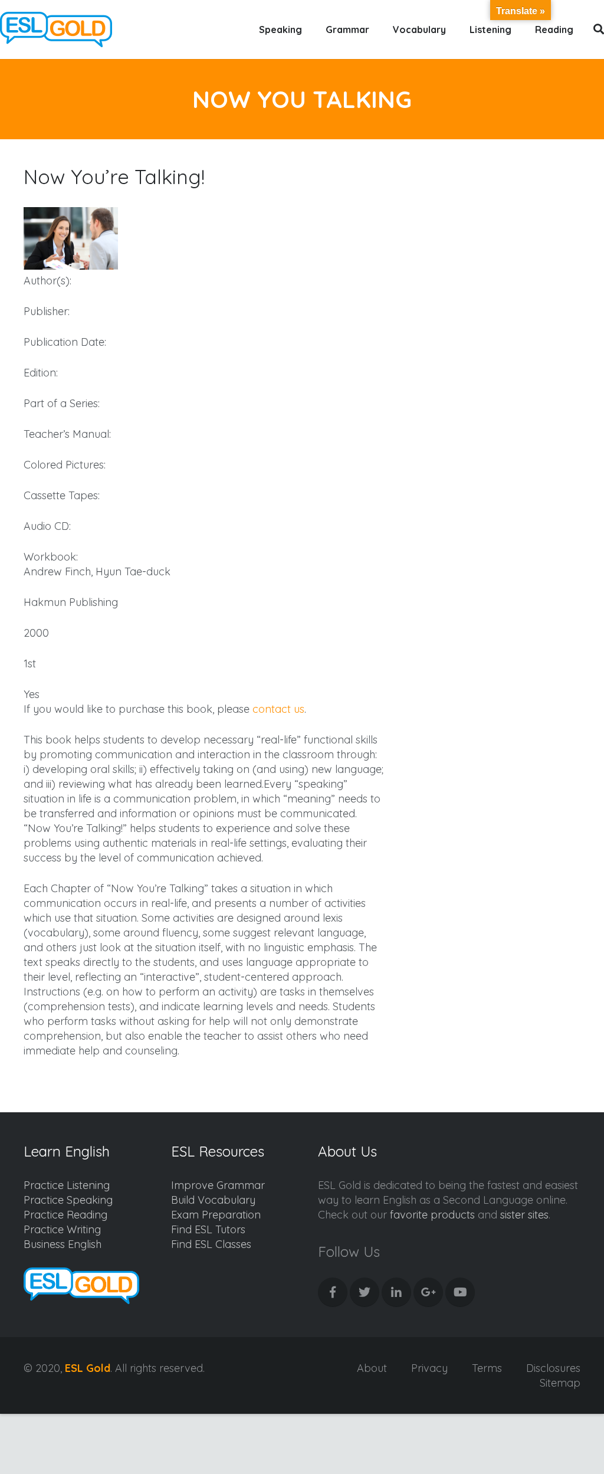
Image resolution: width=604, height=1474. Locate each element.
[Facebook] (332, 1292)
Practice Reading (65, 1214)
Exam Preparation (216, 1214)
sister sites (524, 1214)
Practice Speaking (68, 1200)
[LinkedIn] (396, 1292)
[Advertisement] (498, 266)
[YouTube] (460, 1292)
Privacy (429, 1368)
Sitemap (560, 1383)
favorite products (432, 1214)
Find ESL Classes (211, 1244)
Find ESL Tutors (208, 1229)
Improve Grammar (218, 1185)
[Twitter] (364, 1292)
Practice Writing (62, 1229)
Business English (62, 1244)
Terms (487, 1368)
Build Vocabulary (213, 1200)
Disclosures (553, 1368)
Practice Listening (67, 1185)
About (372, 1368)
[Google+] (428, 1292)
